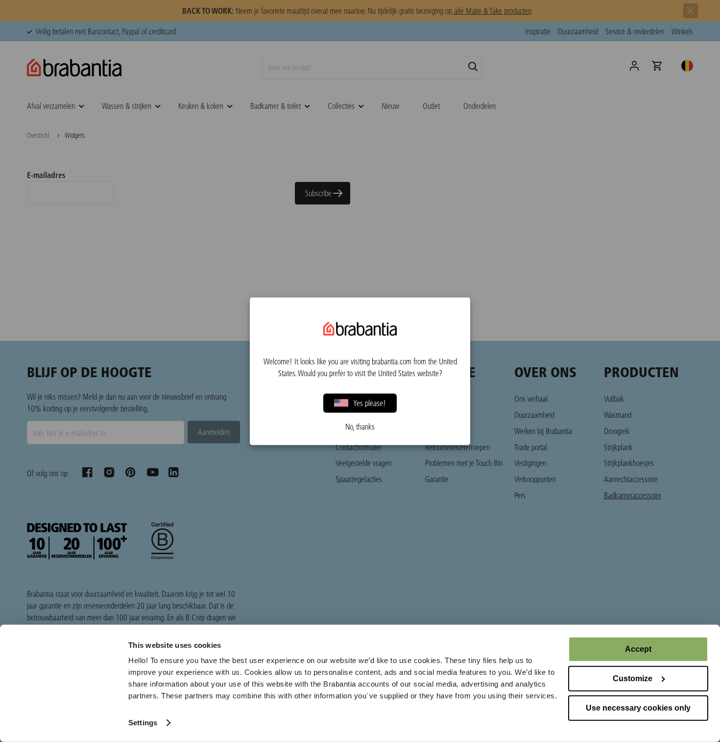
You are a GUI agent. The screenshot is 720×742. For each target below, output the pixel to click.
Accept (638, 649)
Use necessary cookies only (638, 708)
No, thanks (360, 426)
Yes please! (369, 403)
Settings (142, 722)
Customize (632, 678)
